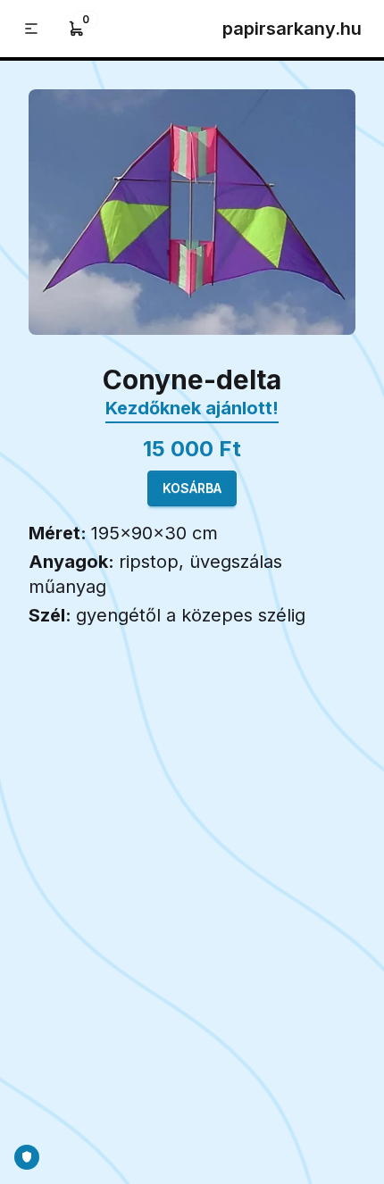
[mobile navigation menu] (31, 28)
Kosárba (192, 488)
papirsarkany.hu (292, 28)
